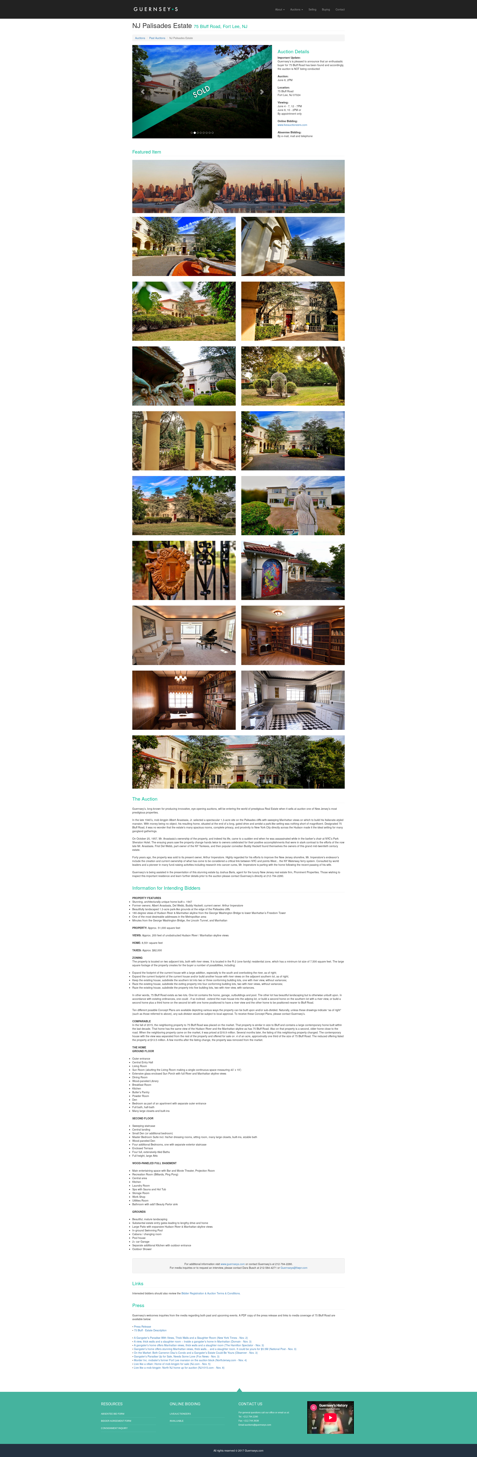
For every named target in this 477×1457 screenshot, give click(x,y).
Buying (326, 9)
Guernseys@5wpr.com (294, 1268)
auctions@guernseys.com (258, 1425)
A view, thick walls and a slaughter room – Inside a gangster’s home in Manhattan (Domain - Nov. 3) (193, 1341)
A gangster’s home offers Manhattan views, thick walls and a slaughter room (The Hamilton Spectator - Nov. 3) (199, 1345)
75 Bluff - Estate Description (150, 1330)
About (279, 9)
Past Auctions (157, 38)
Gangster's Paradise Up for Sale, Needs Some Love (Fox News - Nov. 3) (176, 1356)
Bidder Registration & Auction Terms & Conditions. (211, 1293)
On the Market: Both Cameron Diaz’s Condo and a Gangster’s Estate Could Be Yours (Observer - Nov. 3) (196, 1352)
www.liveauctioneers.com (292, 125)
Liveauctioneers (180, 1414)
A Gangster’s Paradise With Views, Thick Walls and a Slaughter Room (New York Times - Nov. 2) (191, 1338)
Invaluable (177, 1421)
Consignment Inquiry (114, 1428)
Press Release (142, 1326)
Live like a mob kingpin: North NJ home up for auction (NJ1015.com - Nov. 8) (179, 1367)
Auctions (295, 9)
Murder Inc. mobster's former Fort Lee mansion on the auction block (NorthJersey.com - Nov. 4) (190, 1360)
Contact (340, 9)
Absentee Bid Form (112, 1414)
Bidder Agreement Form (116, 1421)
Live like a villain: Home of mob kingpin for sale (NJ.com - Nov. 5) (172, 1364)
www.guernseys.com (233, 1264)
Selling (312, 9)
